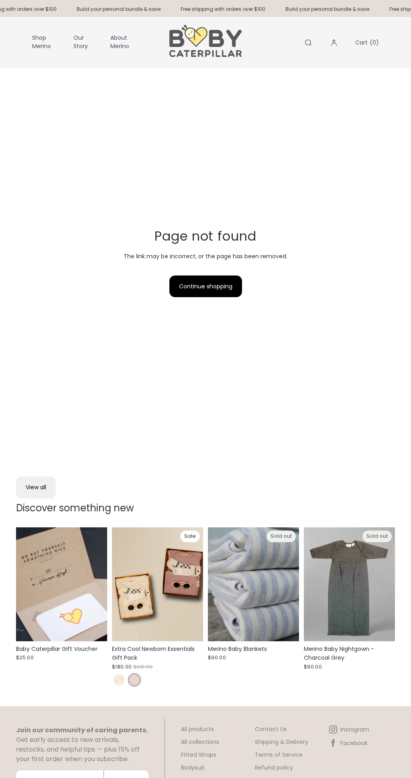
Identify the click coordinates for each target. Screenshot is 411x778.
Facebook (354, 743)
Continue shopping (205, 286)
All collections (200, 742)
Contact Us (271, 729)
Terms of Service (279, 755)
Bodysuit (193, 768)
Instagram (354, 729)
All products (197, 729)
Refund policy (274, 768)
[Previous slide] (118, 584)
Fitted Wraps (198, 755)
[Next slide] (197, 584)
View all (36, 487)
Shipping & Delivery (281, 742)
